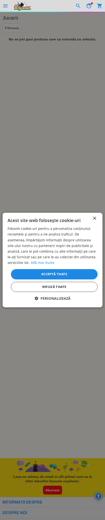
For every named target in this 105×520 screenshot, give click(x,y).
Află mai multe (42, 262)
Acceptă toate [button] (54, 274)
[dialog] (53, 260)
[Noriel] (22, 6)
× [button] (94, 218)
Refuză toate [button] (54, 287)
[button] (53, 298)
